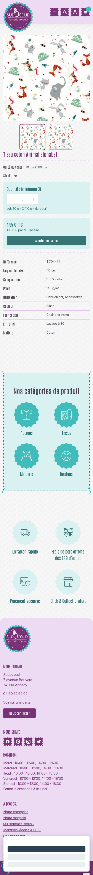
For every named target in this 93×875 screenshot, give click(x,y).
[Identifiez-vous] (75, 12)
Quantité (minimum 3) (24, 189)
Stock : (7, 175)
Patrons (27, 433)
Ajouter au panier (46, 240)
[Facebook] (7, 741)
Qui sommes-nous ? (18, 824)
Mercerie (26, 474)
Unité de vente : (13, 167)
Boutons (66, 474)
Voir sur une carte (16, 702)
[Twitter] (38, 741)
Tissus (66, 433)
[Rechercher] (64, 12)
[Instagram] (28, 741)
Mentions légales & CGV (22, 830)
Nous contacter (19, 713)
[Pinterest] (18, 741)
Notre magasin (14, 818)
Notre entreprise (15, 812)
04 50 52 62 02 (15, 693)
